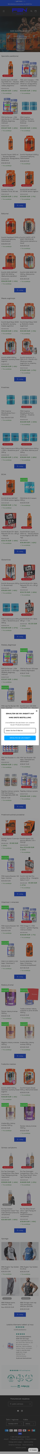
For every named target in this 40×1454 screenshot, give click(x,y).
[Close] (36, 711)
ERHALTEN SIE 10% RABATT (20, 738)
